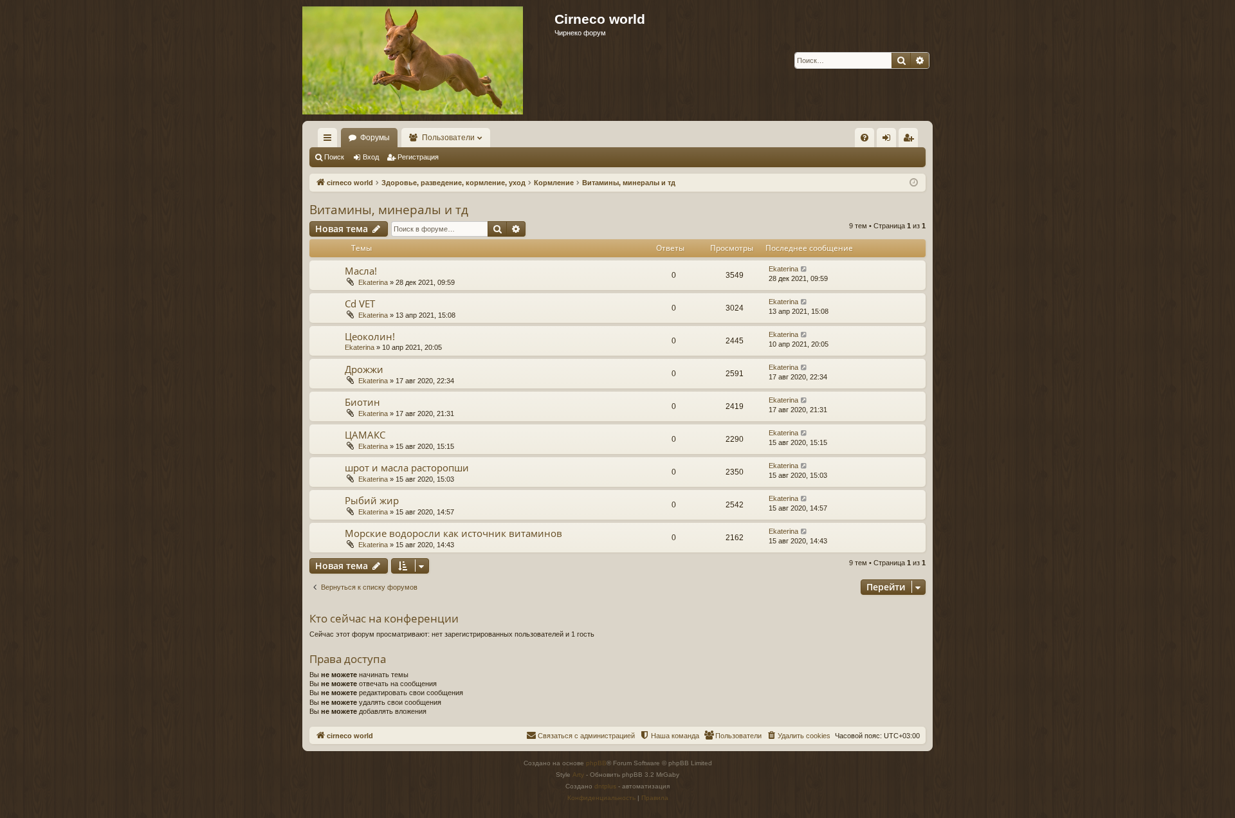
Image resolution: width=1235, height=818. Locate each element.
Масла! (361, 270)
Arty (578, 774)
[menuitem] (864, 137)
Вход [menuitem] (889, 140)
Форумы (375, 137)
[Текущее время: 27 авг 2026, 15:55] (914, 183)
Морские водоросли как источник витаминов (453, 533)
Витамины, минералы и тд (388, 209)
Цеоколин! (370, 336)
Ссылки (330, 140)
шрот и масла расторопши (407, 467)
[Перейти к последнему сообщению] (804, 269)
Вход (371, 157)
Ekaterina (373, 282)
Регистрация (418, 157)
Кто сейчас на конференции (384, 618)
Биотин (362, 401)
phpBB (596, 763)
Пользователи (448, 137)
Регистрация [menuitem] (911, 140)
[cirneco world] (412, 60)
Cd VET (360, 303)
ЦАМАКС (365, 434)
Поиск (334, 157)
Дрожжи (364, 369)
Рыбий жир (372, 500)
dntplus (605, 786)
